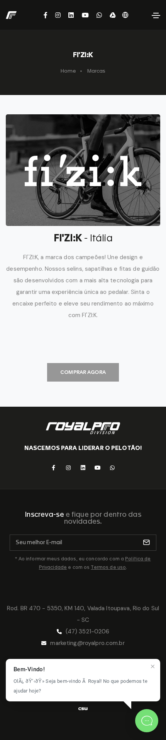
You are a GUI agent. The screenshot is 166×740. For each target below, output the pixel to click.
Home (68, 70)
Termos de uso (108, 567)
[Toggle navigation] (156, 15)
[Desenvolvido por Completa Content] (83, 708)
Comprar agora (83, 372)
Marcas (96, 70)
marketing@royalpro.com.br (87, 643)
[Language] (125, 15)
